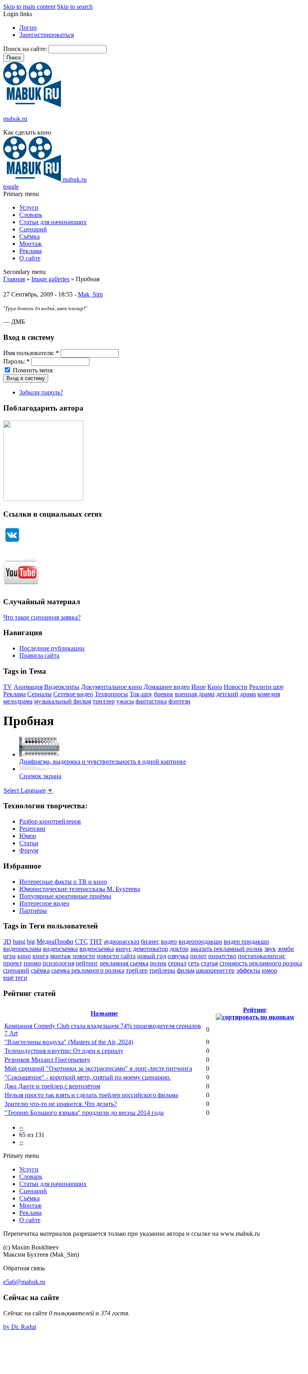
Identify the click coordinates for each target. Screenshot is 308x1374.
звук (270, 948)
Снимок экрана (40, 776)
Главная (14, 279)
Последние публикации (52, 648)
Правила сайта (39, 655)
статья (209, 963)
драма (248, 694)
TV (7, 686)
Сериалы (39, 694)
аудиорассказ (121, 941)
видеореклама (22, 948)
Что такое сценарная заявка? (42, 617)
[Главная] (32, 105)
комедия (268, 694)
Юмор (27, 835)
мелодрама (17, 701)
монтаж (60, 956)
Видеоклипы (61, 686)
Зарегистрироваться (46, 34)
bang (19, 941)
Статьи (28, 843)
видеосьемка (96, 948)
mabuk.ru (15, 118)
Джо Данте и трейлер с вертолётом (52, 1086)
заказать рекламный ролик (226, 948)
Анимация (28, 686)
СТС (81, 941)
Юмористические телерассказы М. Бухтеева (79, 888)
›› (21, 1142)
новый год (151, 956)
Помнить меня (32, 370)
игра (9, 956)
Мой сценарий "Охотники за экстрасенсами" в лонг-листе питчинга (98, 1068)
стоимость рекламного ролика (260, 963)
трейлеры (162, 970)
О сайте (30, 258)
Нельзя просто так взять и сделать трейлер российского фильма (91, 1095)
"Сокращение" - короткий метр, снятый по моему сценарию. (87, 1077)
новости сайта (116, 956)
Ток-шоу (141, 694)
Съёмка (29, 236)
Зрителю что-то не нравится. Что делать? (60, 1103)
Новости (235, 686)
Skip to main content (29, 6)
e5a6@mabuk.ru (24, 1281)
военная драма (195, 694)
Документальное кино (111, 686)
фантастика (151, 701)
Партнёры (33, 910)
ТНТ (95, 941)
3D (7, 941)
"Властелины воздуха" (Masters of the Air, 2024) (68, 1042)
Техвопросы (111, 694)
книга (40, 956)
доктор (179, 948)
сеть (193, 963)
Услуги (28, 207)
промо (32, 963)
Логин (28, 27)
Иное (198, 686)
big (31, 941)
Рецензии (32, 828)
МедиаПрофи (54, 941)
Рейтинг (255, 1009)
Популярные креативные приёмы (65, 896)
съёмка (40, 970)
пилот (198, 956)
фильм (186, 970)
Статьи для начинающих (53, 222)
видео (169, 941)
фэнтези (179, 701)
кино (24, 956)
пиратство (222, 956)
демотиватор (150, 948)
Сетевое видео (73, 694)
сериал (177, 963)
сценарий (16, 970)
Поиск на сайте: (26, 48)
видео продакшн (246, 941)
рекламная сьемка (124, 963)
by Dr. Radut (19, 1326)
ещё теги (15, 977)
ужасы (125, 701)
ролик (158, 963)
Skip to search (75, 6)
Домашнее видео (167, 686)
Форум (28, 850)
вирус (124, 948)
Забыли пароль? (41, 392)
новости (84, 956)
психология (58, 963)
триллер (104, 701)
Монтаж (30, 243)
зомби (286, 948)
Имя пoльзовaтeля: (31, 353)
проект (12, 963)
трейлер (137, 970)
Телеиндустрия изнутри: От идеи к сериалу (64, 1050)
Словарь (30, 214)
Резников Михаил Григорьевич (47, 1059)
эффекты (248, 970)
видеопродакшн (200, 941)
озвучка (178, 956)
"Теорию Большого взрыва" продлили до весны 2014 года (84, 1112)
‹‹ (21, 1127)
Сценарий (33, 229)
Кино (214, 686)
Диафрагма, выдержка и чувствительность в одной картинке (102, 761)
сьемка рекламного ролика (87, 970)
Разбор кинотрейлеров (50, 821)
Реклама (30, 250)
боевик (163, 694)
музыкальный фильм (62, 701)
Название (104, 1013)
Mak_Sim (90, 294)
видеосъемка (60, 948)
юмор (269, 970)
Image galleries (50, 279)
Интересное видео (44, 903)
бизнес (150, 941)
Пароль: (16, 361)
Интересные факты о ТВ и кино (63, 881)
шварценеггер (215, 970)
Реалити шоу (266, 686)
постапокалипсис (262, 956)
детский (227, 694)
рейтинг (87, 963)
